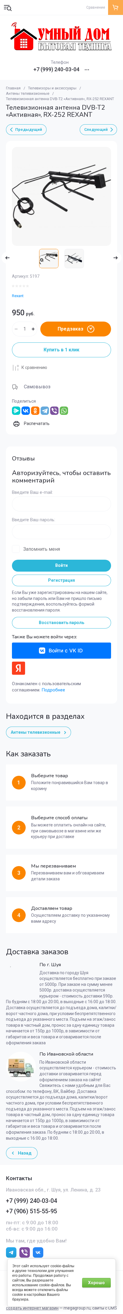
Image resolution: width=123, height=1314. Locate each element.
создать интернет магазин (32, 1308)
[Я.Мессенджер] (16, 411)
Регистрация (61, 580)
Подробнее (53, 690)
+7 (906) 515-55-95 (31, 1211)
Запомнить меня (41, 549)
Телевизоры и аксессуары (52, 88)
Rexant (18, 296)
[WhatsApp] (64, 411)
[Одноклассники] (35, 411)
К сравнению (34, 367)
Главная (13, 88)
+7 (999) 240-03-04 (56, 69)
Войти (61, 565)
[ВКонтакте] (25, 411)
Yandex (18, 668)
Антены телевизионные (27, 93)
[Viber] (54, 411)
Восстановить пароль (61, 622)
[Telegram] (45, 411)
